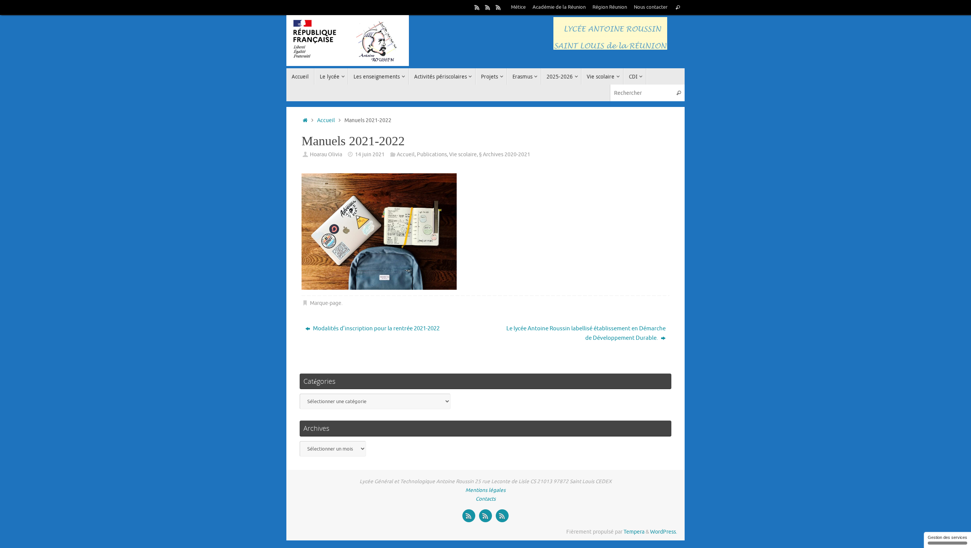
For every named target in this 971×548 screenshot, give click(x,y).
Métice (518, 7)
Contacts (486, 499)
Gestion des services (947, 537)
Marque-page (325, 303)
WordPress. (663, 532)
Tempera (634, 532)
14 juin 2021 (370, 154)
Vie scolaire (463, 154)
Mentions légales (485, 490)
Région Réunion (609, 7)
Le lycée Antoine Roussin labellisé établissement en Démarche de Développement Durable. (586, 333)
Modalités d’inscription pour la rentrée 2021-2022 (376, 328)
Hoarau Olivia (326, 154)
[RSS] (477, 7)
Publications (432, 154)
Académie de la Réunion (559, 7)
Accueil (326, 120)
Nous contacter (651, 7)
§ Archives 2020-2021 (504, 154)
